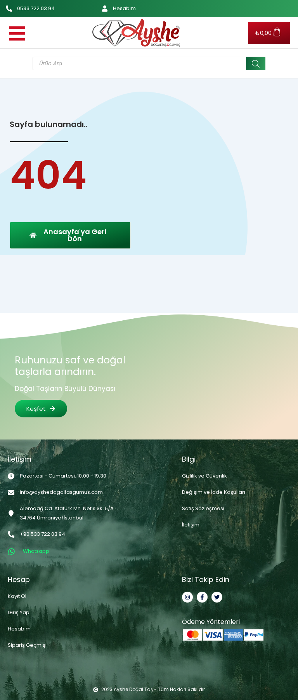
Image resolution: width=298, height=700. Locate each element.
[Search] (255, 63)
